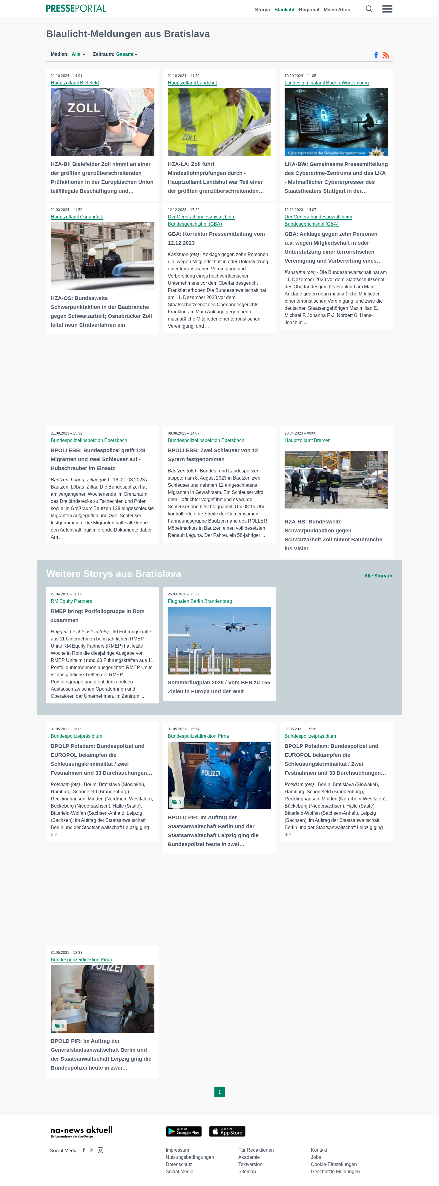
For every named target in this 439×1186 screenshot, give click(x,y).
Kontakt (319, 1150)
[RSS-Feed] (386, 55)
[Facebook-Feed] (376, 55)
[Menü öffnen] (387, 9)
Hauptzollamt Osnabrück (77, 216)
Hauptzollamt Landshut (192, 82)
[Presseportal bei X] (89, 1150)
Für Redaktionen (256, 1150)
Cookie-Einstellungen (334, 1164)
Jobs (316, 1157)
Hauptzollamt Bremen (308, 440)
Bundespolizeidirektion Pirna (198, 736)
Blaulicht (284, 9)
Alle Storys (377, 575)
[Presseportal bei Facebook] (82, 1150)
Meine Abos (337, 9)
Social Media (180, 1171)
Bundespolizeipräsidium (76, 736)
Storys (262, 9)
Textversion (250, 1164)
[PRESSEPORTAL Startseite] (76, 9)
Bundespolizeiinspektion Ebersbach (89, 440)
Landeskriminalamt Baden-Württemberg (327, 82)
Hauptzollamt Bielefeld (75, 82)
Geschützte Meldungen (335, 1171)
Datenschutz (179, 1164)
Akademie (249, 1157)
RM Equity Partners (71, 601)
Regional (309, 9)
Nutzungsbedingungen (190, 1157)
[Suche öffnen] (369, 9)
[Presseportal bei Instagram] (98, 1149)
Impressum (177, 1150)
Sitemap (247, 1171)
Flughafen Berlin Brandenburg (200, 601)
